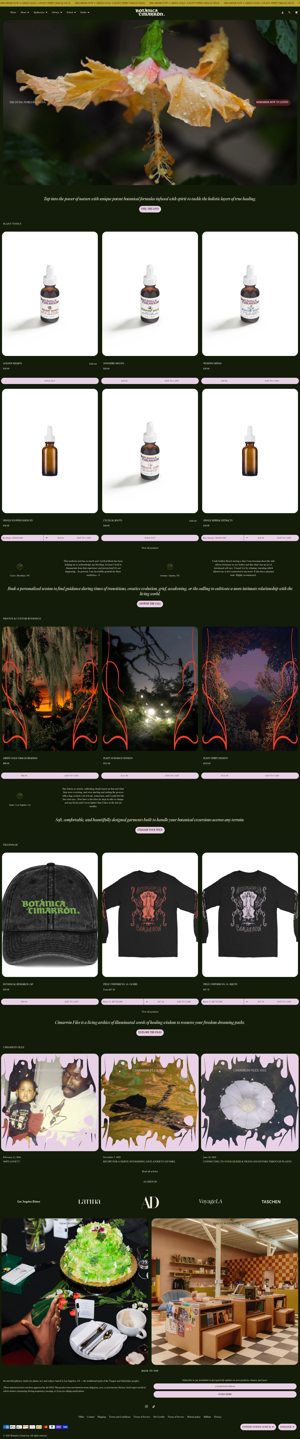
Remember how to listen (272, 102)
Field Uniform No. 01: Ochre (120, 984)
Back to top (150, 1371)
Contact (90, 1417)
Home (13, 12)
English (285, 1427)
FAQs (81, 1417)
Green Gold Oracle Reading (20, 758)
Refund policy (193, 1417)
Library (55, 12)
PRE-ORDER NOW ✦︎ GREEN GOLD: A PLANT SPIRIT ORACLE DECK (108, 3)
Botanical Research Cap (18, 984)
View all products (150, 548)
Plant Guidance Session (118, 758)
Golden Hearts (12, 363)
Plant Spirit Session (215, 758)
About (23, 12)
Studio (83, 12)
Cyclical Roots (112, 521)
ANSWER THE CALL (150, 604)
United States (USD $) (256, 1427)
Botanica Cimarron (19, 1436)
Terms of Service (142, 1417)
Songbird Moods (113, 363)
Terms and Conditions (119, 1417)
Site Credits (159, 1417)
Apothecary (39, 12)
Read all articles (150, 1171)
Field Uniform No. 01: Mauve (220, 984)
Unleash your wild (150, 830)
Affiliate (207, 1417)
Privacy (217, 1417)
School (70, 12)
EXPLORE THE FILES (150, 1032)
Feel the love (150, 209)
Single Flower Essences (18, 521)
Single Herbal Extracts (217, 521)
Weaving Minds (212, 363)
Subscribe (225, 1394)
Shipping (102, 1417)
